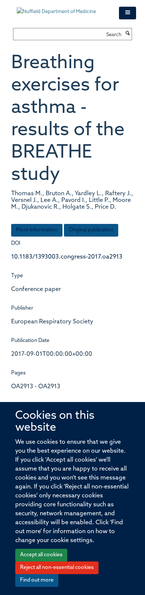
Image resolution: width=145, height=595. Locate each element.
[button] (127, 13)
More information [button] (37, 230)
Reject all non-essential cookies (57, 567)
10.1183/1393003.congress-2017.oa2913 (66, 257)
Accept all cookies (41, 555)
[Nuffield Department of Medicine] (62, 8)
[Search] (127, 34)
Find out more (37, 580)
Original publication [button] (91, 230)
